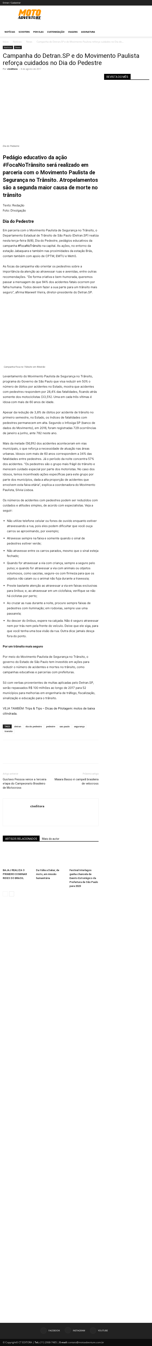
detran (17, 726)
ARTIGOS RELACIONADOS (21, 838)
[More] (43, 78)
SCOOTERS (24, 31)
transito (9, 731)
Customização (56, 31)
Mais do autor (50, 838)
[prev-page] (5, 893)
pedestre (50, 726)
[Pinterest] (25, 78)
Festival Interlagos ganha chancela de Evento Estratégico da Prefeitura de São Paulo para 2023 (83, 878)
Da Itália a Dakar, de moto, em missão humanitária (47, 874)
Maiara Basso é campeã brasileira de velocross (77, 781)
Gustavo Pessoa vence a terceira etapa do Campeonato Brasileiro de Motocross (24, 783)
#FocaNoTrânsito (29, 246)
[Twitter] (16, 78)
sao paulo (65, 726)
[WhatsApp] (34, 78)
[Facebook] (7, 78)
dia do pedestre (34, 726)
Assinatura (88, 31)
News (29, 41)
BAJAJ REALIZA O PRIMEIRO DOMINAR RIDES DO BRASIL (15, 874)
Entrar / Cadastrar (12, 2)
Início (6, 41)
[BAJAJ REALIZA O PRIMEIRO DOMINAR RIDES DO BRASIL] (17, 857)
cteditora (12, 68)
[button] (144, 32)
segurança (79, 726)
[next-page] (11, 893)
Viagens (73, 31)
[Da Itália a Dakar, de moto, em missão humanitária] (50, 857)
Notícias (10, 31)
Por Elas (38, 31)
